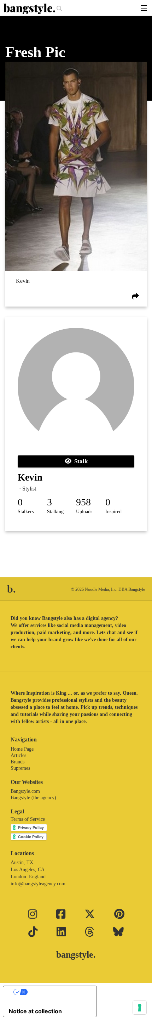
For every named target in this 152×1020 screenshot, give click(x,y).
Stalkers (26, 511)
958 (83, 502)
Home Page (22, 749)
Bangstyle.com (25, 791)
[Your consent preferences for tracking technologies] (139, 1007)
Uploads (84, 511)
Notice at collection (35, 1011)
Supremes (20, 768)
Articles (18, 755)
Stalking (55, 511)
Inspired (113, 511)
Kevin (23, 281)
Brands (17, 761)
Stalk (79, 461)
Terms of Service (28, 819)
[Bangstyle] (30, 9)
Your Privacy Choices (57, 992)
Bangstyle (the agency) (33, 797)
